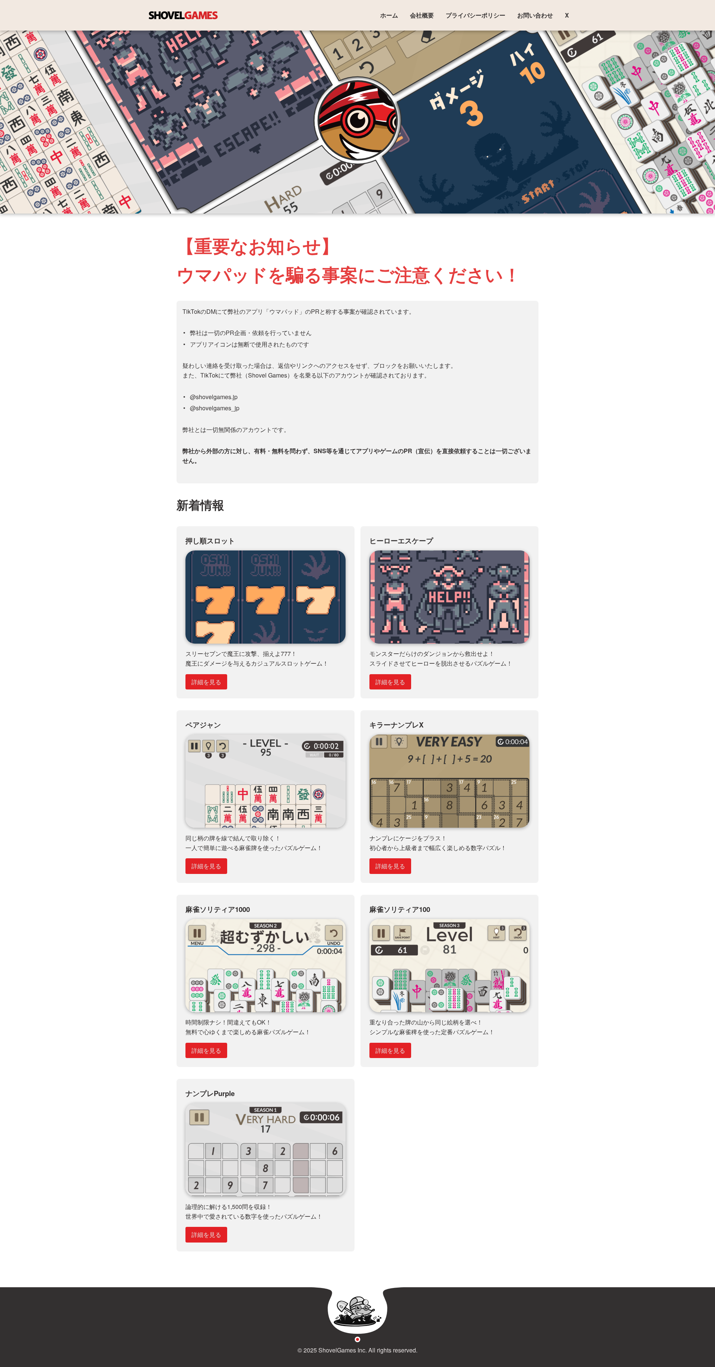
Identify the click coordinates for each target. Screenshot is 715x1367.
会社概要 (422, 15)
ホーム (389, 15)
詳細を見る (206, 682)
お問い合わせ (535, 15)
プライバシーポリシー (475, 15)
